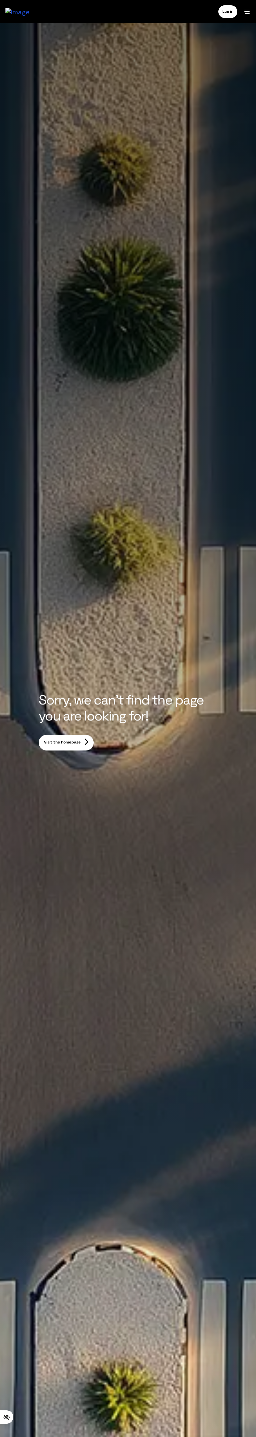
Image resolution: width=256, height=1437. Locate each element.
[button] (227, 11)
